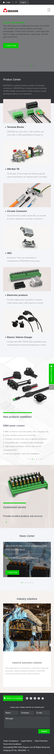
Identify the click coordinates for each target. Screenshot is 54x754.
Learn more (11, 45)
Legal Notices (26, 741)
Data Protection (41, 741)
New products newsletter (17, 416)
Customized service (14, 507)
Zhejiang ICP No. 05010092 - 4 (16, 750)
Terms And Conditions (12, 744)
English (23, 2)
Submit (44, 731)
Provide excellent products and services (22, 516)
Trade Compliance (10, 741)
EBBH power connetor (14, 425)
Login (8, 2)
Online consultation (14, 698)
